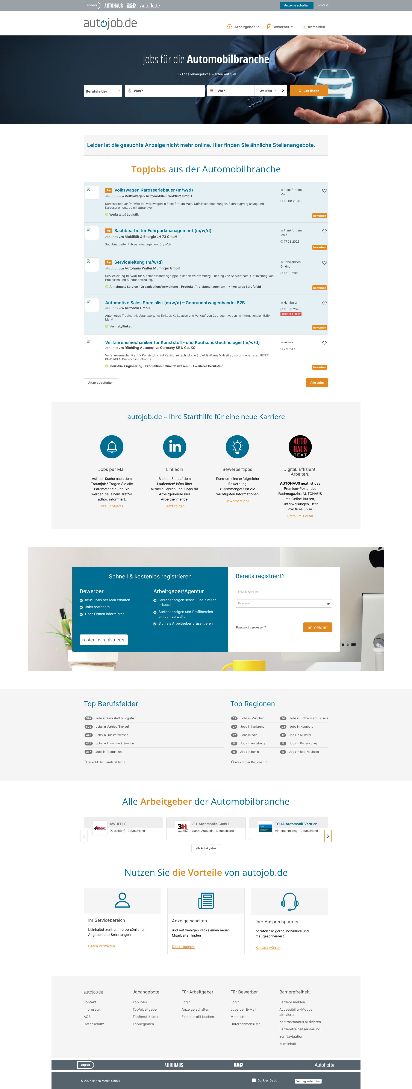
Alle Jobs (111, 196)
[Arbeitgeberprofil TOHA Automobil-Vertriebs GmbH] (265, 828)
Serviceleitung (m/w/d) (138, 262)
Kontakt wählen (268, 947)
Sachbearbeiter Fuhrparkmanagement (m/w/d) (163, 230)
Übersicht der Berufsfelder (103, 762)
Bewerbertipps (237, 501)
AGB (87, 1016)
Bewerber (281, 27)
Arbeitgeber (244, 27)
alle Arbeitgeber (206, 848)
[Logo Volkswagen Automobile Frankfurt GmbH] (92, 192)
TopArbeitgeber (145, 1009)
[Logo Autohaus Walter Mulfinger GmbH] (92, 265)
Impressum (92, 1009)
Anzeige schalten (296, 5)
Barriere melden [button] (292, 1002)
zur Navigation (291, 1036)
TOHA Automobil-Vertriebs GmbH (302, 824)
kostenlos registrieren (104, 639)
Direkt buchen (183, 947)
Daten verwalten (101, 946)
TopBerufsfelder (146, 1016)
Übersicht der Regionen (247, 762)
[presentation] (328, 836)
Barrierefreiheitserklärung (299, 1029)
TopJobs (140, 1002)
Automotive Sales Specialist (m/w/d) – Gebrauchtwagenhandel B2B (175, 302)
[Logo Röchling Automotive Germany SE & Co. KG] (92, 345)
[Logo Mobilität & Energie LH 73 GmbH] (92, 233)
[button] (283, 90)
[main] (206, 505)
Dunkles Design (268, 1080)
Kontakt (323, 5)
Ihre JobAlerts (111, 506)
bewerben (319, 215)
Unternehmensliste (245, 1024)
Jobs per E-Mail (243, 1009)
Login (186, 1002)
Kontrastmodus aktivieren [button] (300, 1022)
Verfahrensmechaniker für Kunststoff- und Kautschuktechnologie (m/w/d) (182, 342)
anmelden (318, 627)
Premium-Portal (300, 516)
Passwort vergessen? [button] (251, 627)
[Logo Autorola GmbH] (92, 305)
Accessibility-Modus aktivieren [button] (295, 1012)
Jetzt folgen (175, 506)
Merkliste (237, 1016)
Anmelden (316, 27)
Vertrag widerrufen (308, 1081)
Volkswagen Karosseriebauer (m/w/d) (153, 190)
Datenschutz (94, 1024)
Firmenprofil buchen (198, 1016)
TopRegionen (143, 1024)
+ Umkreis (264, 91)
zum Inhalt (287, 1044)
